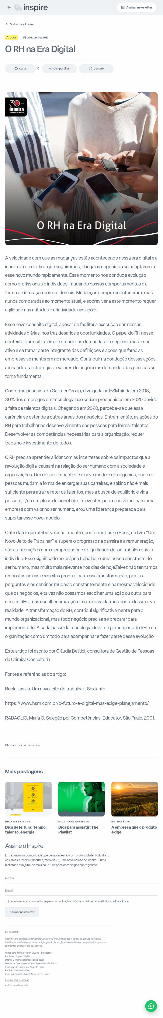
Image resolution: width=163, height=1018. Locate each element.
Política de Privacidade (115, 901)
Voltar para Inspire (22, 24)
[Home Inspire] (31, 7)
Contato (99, 68)
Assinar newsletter (22, 912)
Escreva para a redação (17, 979)
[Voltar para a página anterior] (9, 7)
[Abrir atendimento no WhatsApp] (151, 1006)
